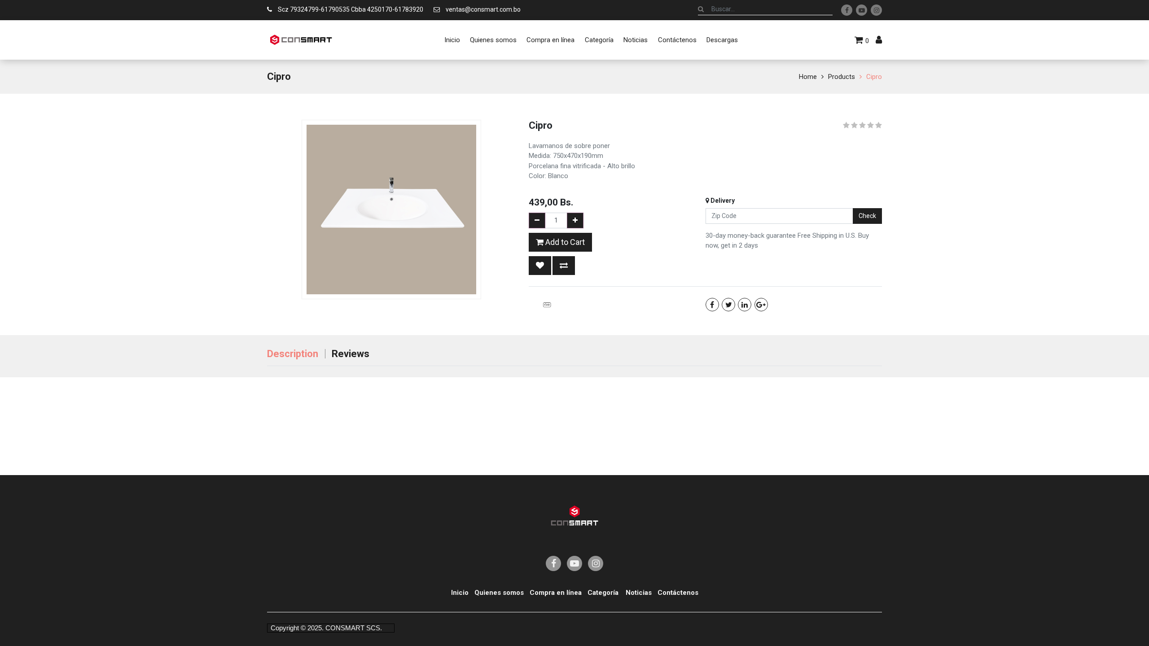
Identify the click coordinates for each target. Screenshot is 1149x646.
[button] (540, 265)
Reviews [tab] (350, 353)
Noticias (639, 593)
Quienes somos (499, 593)
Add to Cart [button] (564, 242)
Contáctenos (678, 593)
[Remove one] (537, 220)
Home (808, 77)
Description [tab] (292, 353)
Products (841, 77)
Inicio (460, 593)
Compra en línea (556, 593)
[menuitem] (452, 40)
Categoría (603, 593)
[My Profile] (879, 40)
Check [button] (867, 215)
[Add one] (575, 220)
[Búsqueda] (701, 9)
